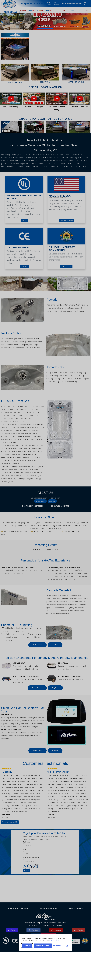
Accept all (27, 946)
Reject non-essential (43, 946)
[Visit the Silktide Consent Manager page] (67, 946)
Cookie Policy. (54, 940)
